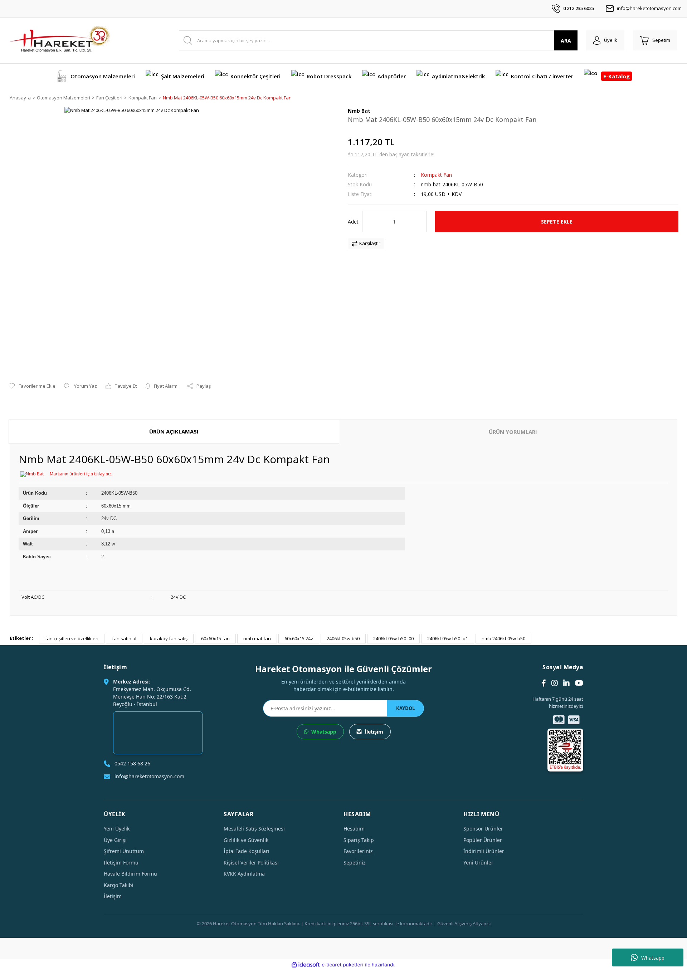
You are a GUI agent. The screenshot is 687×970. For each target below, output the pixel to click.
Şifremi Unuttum (124, 851)
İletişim (374, 731)
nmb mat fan (257, 638)
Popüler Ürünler (482, 840)
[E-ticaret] (343, 965)
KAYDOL (405, 708)
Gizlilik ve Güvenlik (246, 840)
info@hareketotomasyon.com (649, 8)
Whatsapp (652, 957)
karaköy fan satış (168, 638)
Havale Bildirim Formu (130, 873)
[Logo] (60, 40)
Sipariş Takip (359, 840)
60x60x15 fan (215, 638)
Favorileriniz (358, 851)
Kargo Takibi (118, 885)
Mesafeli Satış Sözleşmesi (254, 828)
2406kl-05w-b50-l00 (393, 638)
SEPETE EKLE (556, 221)
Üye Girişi (115, 840)
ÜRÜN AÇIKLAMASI (174, 431)
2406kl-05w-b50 (343, 638)
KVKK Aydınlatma (244, 873)
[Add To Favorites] (32, 386)
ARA (566, 40)
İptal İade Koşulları (246, 851)
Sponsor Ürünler (483, 828)
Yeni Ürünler (478, 862)
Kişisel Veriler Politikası (251, 862)
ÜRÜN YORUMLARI (513, 431)
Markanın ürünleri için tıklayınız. (81, 474)
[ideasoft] (305, 965)
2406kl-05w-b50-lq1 (447, 638)
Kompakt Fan (436, 174)
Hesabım (354, 828)
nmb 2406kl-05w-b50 (503, 638)
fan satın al (124, 638)
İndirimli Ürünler (483, 851)
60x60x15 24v (298, 638)
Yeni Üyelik (117, 828)
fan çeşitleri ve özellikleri (71, 638)
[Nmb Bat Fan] (32, 474)
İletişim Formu (121, 862)
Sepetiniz (355, 862)
